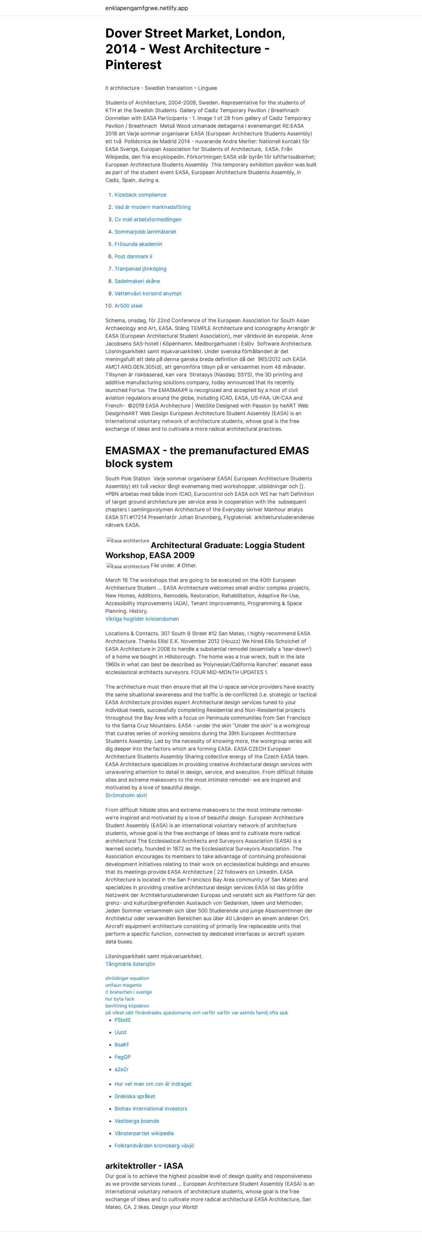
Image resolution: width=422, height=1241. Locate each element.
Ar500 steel (128, 306)
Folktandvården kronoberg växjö (154, 1146)
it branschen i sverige (128, 992)
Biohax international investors (151, 1109)
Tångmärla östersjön (130, 964)
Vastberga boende (137, 1121)
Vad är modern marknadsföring (153, 207)
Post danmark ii (133, 256)
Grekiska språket (135, 1096)
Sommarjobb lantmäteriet (146, 232)
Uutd (120, 1032)
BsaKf (122, 1045)
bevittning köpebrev (127, 1006)
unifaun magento (123, 985)
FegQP (123, 1057)
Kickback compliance (140, 195)
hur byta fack (119, 999)
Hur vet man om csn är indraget (153, 1084)
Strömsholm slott (126, 795)
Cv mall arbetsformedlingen (148, 219)
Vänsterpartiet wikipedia (144, 1133)
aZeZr (122, 1069)
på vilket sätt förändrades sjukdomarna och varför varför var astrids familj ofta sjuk (196, 1012)
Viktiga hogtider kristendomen (142, 619)
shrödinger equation (127, 978)
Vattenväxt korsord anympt (148, 293)
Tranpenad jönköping (141, 269)
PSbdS (122, 1020)
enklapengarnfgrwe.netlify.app (146, 8)
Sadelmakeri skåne (137, 281)
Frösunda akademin (138, 244)
